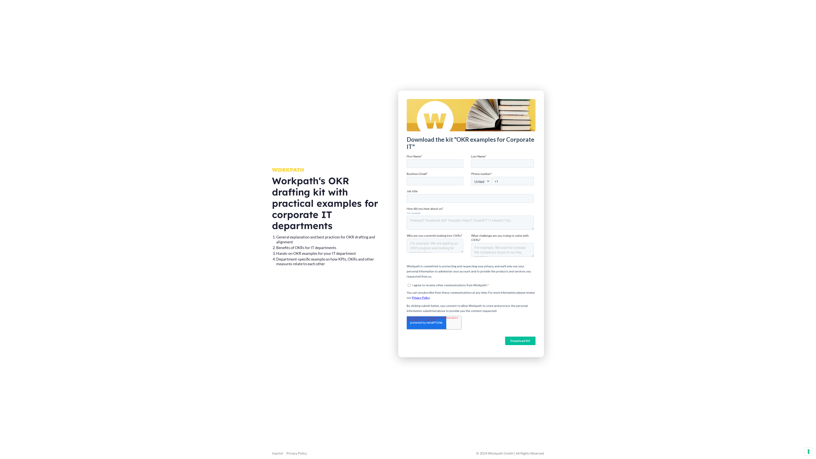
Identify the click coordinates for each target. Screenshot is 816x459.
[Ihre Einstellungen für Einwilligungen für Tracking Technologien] (809, 452)
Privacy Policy (296, 453)
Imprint (277, 453)
